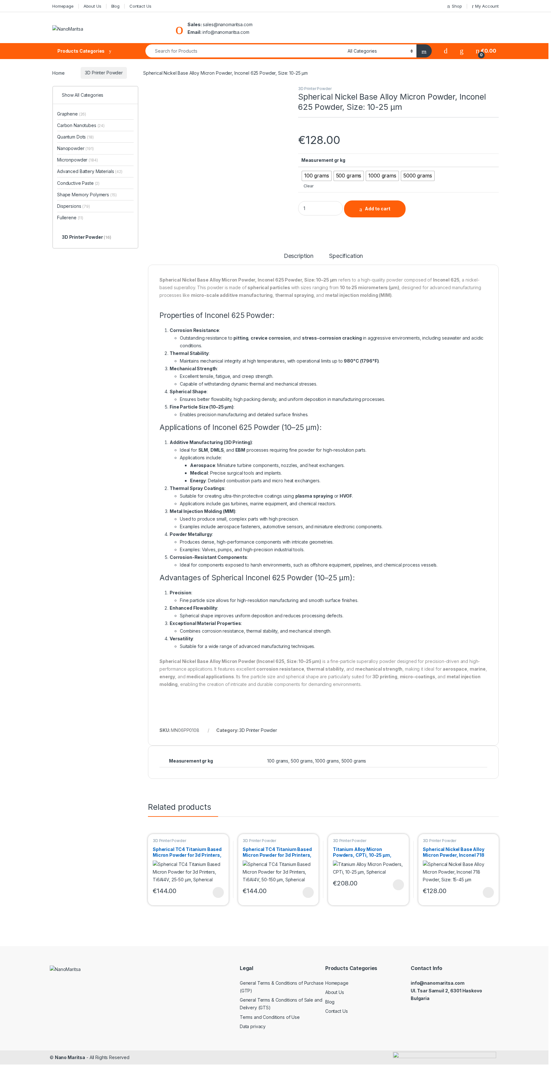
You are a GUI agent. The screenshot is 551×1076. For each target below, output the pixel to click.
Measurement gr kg (323, 160)
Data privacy (253, 1026)
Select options (216, 892)
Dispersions (73, 206)
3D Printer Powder (104, 72)
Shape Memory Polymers (86, 194)
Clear (308, 186)
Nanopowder (75, 148)
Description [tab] (298, 256)
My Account (487, 6)
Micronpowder (77, 159)
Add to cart (377, 208)
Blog (115, 6)
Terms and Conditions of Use (270, 1017)
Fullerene (70, 217)
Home (58, 72)
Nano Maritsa (70, 1057)
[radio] (316, 176)
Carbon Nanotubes (81, 125)
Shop (457, 6)
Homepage (63, 6)
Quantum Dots (75, 136)
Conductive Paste (78, 183)
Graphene (71, 114)
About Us (92, 6)
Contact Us (140, 6)
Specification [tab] (346, 256)
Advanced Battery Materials (89, 171)
